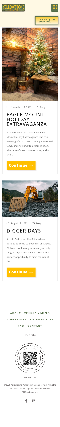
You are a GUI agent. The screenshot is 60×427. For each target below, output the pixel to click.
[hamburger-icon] (54, 8)
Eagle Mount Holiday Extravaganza (27, 119)
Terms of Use (30, 377)
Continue (18, 165)
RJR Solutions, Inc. (30, 392)
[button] (46, 20)
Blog (42, 107)
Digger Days (24, 230)
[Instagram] (34, 400)
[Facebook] (26, 400)
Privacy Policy (30, 335)
